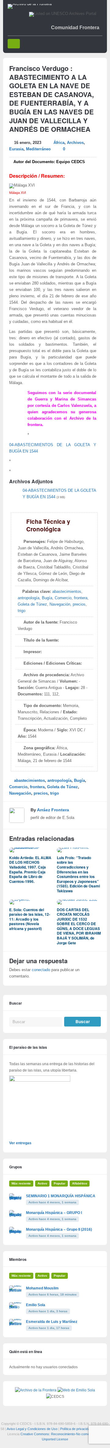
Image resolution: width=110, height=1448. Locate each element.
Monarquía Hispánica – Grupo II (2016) (59, 1229)
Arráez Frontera (53, 809)
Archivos (75, 143)
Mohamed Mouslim (42, 1288)
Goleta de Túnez (32, 604)
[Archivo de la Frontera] (30, 4)
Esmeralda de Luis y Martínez (51, 1322)
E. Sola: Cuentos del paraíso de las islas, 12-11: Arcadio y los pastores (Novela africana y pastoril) (29, 919)
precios (79, 604)
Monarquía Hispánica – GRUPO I (54, 1213)
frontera (80, 598)
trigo (21, 611)
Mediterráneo (38, 149)
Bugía (47, 598)
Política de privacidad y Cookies (84, 1429)
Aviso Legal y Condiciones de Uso (32, 1429)
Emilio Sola (35, 1305)
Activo (42, 1183)
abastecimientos (66, 591)
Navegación (60, 604)
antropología (28, 598)
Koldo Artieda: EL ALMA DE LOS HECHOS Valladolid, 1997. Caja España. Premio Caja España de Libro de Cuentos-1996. (30, 869)
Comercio (63, 598)
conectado (41, 970)
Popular (59, 1183)
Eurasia (16, 149)
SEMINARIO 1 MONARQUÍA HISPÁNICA (60, 1196)
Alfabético (79, 1183)
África (58, 143)
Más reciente (21, 1183)
